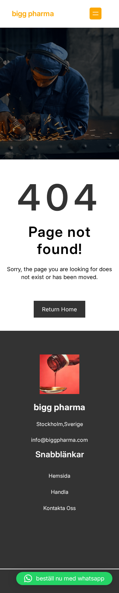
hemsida (59, 475)
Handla (59, 492)
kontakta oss (59, 508)
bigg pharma (33, 13)
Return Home (59, 309)
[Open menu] (95, 13)
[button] (64, 578)
